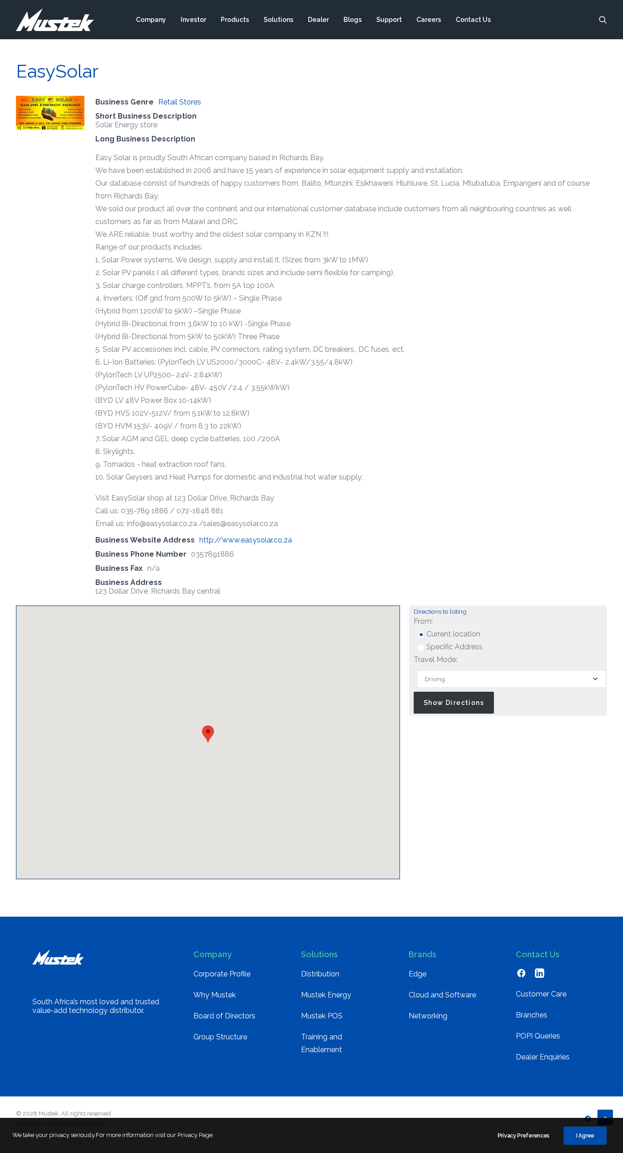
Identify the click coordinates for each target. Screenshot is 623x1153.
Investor (193, 19)
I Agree (585, 1135)
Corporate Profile (221, 974)
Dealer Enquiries (543, 1057)
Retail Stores (179, 102)
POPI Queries (538, 1036)
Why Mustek (214, 995)
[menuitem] (151, 19)
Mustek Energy (326, 995)
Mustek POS (322, 1016)
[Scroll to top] (605, 1116)
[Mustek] (55, 19)
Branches (531, 1015)
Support (389, 19)
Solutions (278, 19)
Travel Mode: (435, 659)
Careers (428, 19)
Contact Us (473, 19)
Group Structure (220, 1037)
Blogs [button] (352, 19)
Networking (428, 1016)
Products (235, 19)
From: (423, 621)
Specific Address (454, 646)
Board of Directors (224, 1016)
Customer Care (541, 994)
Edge (417, 974)
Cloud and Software (442, 995)
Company (151, 19)
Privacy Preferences (524, 1135)
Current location (452, 634)
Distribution (320, 974)
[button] (603, 19)
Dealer (318, 19)
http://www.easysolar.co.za (245, 540)
